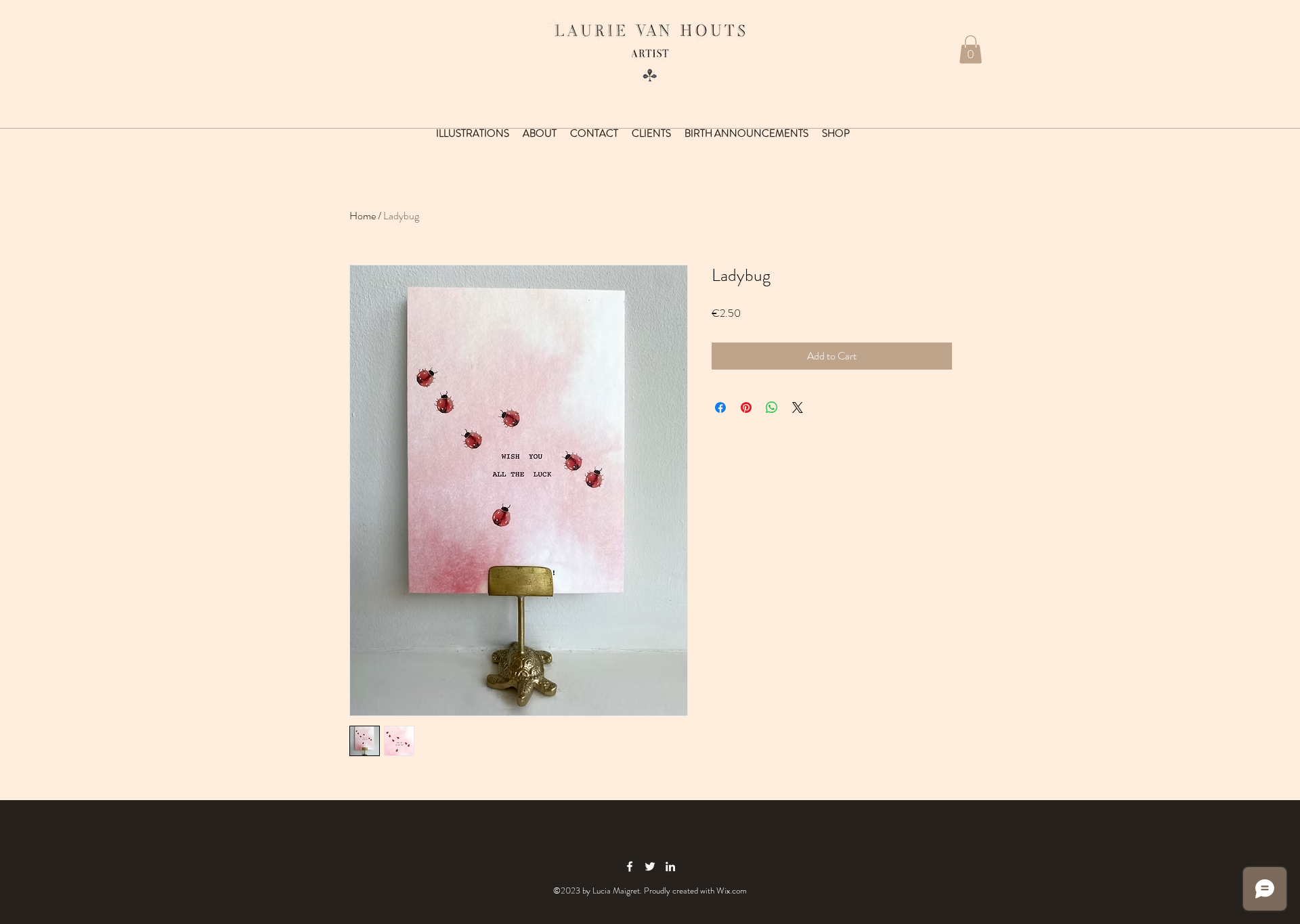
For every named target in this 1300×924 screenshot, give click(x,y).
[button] (970, 49)
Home (362, 215)
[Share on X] (797, 407)
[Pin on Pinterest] (746, 407)
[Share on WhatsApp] (772, 407)
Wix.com (731, 890)
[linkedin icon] (670, 866)
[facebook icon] (629, 866)
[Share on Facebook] (720, 407)
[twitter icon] (650, 866)
